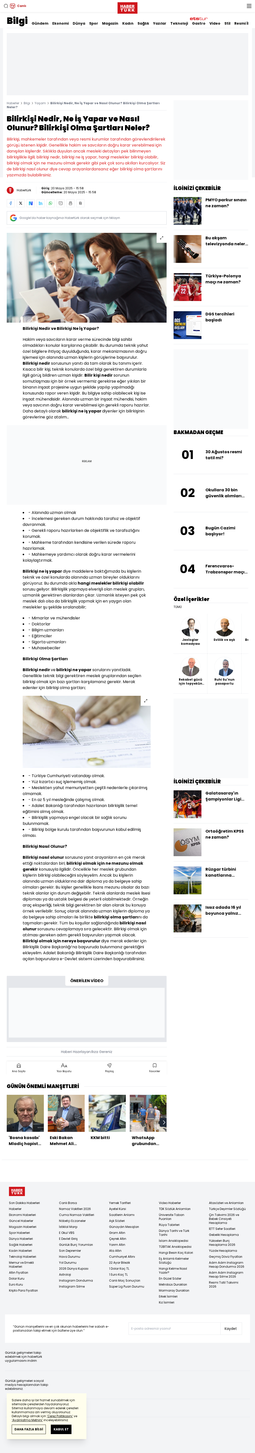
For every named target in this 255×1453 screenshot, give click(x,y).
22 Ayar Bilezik (119, 1262)
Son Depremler (70, 1251)
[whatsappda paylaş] (51, 203)
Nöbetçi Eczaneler (72, 1221)
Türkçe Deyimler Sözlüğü (227, 1209)
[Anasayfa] (17, 1191)
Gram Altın (117, 1233)
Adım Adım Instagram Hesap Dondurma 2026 (226, 1264)
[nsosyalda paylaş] (31, 203)
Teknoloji (179, 23)
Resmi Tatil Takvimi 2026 (223, 1284)
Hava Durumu (69, 1256)
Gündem (40, 23)
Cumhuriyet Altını (122, 1256)
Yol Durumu (67, 1262)
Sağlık (143, 23)
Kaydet (231, 1328)
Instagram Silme (72, 1286)
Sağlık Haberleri (20, 1245)
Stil (227, 23)
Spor (93, 23)
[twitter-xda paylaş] (21, 203)
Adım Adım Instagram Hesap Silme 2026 (226, 1274)
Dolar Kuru (16, 1278)
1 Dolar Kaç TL (119, 1268)
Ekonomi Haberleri (22, 1215)
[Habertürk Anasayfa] (127, 7)
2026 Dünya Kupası (73, 1268)
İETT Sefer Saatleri (222, 1229)
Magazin (110, 23)
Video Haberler (170, 1203)
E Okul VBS (66, 1233)
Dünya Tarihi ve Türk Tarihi (174, 1233)
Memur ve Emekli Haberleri (21, 1264)
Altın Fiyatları (18, 1272)
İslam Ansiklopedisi (173, 1241)
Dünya (79, 23)
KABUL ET (61, 1429)
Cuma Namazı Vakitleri (76, 1215)
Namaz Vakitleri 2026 (75, 1209)
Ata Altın (115, 1251)
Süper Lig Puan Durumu (126, 1286)
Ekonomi (60, 23)
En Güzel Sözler (170, 1278)
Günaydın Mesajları (124, 1227)
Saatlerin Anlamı (121, 1215)
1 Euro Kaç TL (118, 1274)
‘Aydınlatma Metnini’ (27, 1420)
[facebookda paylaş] (11, 203)
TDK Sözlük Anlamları (175, 1209)
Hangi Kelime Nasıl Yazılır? (173, 1270)
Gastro (198, 23)
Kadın (127, 23)
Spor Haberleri (19, 1233)
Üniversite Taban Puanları (171, 1217)
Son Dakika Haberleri (24, 1203)
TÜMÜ (178, 607)
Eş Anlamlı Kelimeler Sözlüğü (174, 1260)
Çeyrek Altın (117, 1239)
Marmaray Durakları (174, 1290)
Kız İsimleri (166, 1302)
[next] (164, 1122)
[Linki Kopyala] (80, 203)
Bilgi (17, 20)
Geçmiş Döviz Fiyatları (225, 1256)
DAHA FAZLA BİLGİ (28, 1429)
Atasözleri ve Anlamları (226, 1203)
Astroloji (65, 1274)
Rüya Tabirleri (169, 1225)
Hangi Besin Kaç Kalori (176, 1253)
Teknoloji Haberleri (22, 1256)
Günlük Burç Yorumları (76, 1245)
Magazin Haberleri (22, 1227)
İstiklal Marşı (68, 1227)
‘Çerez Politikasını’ (60, 1416)
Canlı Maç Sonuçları (124, 1280)
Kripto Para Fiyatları (23, 1290)
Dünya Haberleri (21, 1239)
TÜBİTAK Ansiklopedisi (175, 1247)
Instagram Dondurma (76, 1280)
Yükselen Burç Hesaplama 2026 (222, 1243)
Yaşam (40, 103)
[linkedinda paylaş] (41, 203)
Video (214, 23)
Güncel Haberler (21, 1221)
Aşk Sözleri (117, 1221)
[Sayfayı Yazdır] (70, 203)
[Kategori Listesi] (249, 6)
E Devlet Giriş (68, 1239)
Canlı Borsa (68, 1203)
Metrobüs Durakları (173, 1284)
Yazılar (159, 23)
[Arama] (6, 6)
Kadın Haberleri (20, 1251)
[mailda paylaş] (60, 203)
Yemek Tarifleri (120, 1203)
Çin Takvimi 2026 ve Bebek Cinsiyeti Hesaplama (224, 1219)
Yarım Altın (117, 1245)
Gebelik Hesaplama (224, 1235)
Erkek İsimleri (168, 1296)
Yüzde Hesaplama (223, 1251)
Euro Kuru (16, 1284)
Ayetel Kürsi (117, 1209)
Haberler (13, 103)
